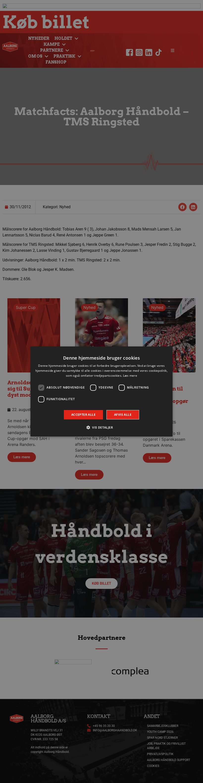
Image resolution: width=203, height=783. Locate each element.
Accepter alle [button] (83, 415)
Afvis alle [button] (122, 415)
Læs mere (130, 375)
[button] (101, 427)
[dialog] (101, 391)
